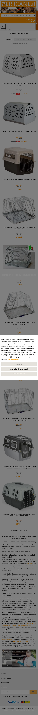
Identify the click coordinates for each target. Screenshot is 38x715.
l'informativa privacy (14, 359)
